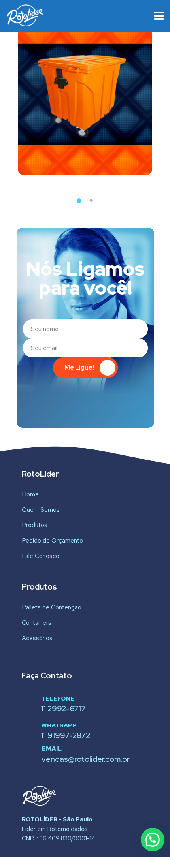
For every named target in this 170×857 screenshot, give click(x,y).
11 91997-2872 (65, 735)
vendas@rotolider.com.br (86, 759)
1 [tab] (79, 201)
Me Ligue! (79, 367)
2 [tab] (91, 201)
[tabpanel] (85, 95)
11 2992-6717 (63, 708)
